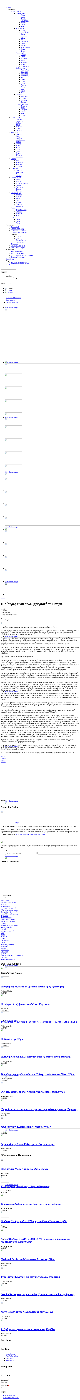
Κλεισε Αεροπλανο (17, 253)
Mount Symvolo (6, 927)
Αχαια (18, 198)
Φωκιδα (18, 189)
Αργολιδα (19, 196)
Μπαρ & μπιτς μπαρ (17, 229)
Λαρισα (18, 174)
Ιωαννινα (19, 164)
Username (5, 1380)
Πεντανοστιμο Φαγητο (18, 230)
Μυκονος (24, 36)
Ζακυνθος (19, 130)
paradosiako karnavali (8, 959)
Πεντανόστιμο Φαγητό (8, 908)
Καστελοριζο (25, 75)
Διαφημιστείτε (10, 300)
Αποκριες (19, 236)
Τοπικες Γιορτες (21, 240)
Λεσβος (23, 19)
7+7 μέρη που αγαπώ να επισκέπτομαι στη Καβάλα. (28, 1329)
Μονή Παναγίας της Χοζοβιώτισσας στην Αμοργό (27, 1311)
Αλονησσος (25, 96)
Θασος (23, 15)
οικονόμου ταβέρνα (7, 944)
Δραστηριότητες (6, 918)
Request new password (11, 1398)
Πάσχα (3, 910)
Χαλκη (23, 92)
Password (5, 1386)
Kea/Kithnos (25, 32)
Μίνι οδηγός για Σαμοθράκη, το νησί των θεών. (26, 1126)
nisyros (3, 762)
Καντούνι (4, 929)
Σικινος (23, 55)
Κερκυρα (19, 119)
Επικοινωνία (10, 1360)
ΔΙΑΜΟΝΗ (15, 227)
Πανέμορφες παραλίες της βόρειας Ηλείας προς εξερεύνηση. (32, 986)
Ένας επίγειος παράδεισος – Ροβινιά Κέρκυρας (25, 1186)
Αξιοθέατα (4, 916)
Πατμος (23, 85)
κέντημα (3, 923)
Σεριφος (23, 51)
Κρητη (13, 208)
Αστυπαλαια (25, 70)
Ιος (22, 40)
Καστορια (19, 144)
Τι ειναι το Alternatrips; (13, 298)
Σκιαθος (23, 98)
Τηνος (23, 34)
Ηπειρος (13, 159)
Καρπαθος (24, 74)
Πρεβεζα (19, 166)
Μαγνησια (19, 172)
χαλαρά (3, 953)
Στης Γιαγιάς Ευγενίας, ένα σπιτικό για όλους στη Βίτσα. (30, 1276)
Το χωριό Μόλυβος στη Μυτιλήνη (12, 955)
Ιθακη (18, 125)
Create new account (9, 1395)
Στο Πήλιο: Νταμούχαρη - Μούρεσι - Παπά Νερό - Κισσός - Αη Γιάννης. (39, 1021)
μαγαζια (3, 948)
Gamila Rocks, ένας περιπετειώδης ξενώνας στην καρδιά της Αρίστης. (38, 1294)
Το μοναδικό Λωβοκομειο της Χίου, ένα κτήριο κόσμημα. (31, 1204)
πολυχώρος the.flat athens (9, 925)
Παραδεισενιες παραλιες (19, 232)
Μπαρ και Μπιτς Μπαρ (8, 902)
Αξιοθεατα (14, 244)
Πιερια (18, 151)
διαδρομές (4, 952)
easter (3, 760)
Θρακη (13, 217)
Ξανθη (18, 219)
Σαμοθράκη (25, 21)
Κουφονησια (25, 66)
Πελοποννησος (16, 193)
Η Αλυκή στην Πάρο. (12, 1039)
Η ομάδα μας (10, 1354)
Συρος (23, 43)
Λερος (23, 79)
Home (3, 598)
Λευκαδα (19, 127)
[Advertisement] (40, 879)
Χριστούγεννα (5, 906)
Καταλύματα (5, 901)
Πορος (23, 115)
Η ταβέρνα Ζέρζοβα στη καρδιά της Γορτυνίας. (26, 1004)
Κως (22, 77)
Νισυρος (24, 83)
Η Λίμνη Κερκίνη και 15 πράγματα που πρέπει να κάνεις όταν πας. (36, 1056)
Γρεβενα (18, 134)
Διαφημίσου (10, 1358)
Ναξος (23, 38)
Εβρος (18, 221)
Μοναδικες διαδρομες (18, 246)
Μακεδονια (14, 132)
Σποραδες (19, 94)
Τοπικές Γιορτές (6, 912)
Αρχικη (8, 7)
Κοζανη (18, 147)
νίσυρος (3, 758)
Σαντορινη (24, 41)
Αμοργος (24, 58)
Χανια (18, 215)
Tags (4, 897)
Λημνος (23, 23)
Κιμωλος (24, 62)
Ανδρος (23, 45)
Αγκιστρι (24, 106)
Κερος (23, 64)
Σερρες (18, 153)
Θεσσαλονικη (20, 140)
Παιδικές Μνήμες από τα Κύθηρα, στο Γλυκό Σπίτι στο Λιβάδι (34, 1221)
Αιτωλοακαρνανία (22, 183)
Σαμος (23, 24)
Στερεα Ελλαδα (16, 178)
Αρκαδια (19, 195)
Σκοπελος (24, 100)
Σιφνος (23, 49)
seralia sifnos (5, 950)
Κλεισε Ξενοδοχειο (17, 251)
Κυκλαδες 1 (20, 28)
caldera (3, 942)
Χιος (22, 26)
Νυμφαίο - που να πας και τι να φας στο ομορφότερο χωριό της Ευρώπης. (39, 1109)
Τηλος (23, 91)
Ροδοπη (18, 223)
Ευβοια (18, 185)
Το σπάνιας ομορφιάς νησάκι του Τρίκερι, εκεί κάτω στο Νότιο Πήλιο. (38, 1074)
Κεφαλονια (19, 121)
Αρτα (17, 161)
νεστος (3, 935)
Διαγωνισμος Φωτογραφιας (20, 263)
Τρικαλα (18, 176)
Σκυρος (23, 102)
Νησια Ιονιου (15, 117)
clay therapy (5, 940)
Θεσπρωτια (19, 162)
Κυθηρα (18, 123)
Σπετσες (23, 111)
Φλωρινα (19, 155)
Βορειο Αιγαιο (20, 13)
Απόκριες (4, 904)
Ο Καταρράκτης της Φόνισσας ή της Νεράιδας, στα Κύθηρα (33, 1091)
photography (5, 946)
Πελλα (18, 149)
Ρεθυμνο (19, 213)
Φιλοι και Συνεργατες (18, 257)
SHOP (8, 265)
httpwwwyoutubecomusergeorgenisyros (30, 834)
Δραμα (18, 136)
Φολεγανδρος (25, 47)
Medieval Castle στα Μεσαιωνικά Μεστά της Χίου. (28, 1259)
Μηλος (23, 57)
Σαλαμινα (24, 109)
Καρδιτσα (19, 170)
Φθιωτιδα (19, 191)
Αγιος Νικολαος (21, 210)
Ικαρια (23, 17)
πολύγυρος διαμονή (7, 931)
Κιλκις (18, 145)
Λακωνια (19, 204)
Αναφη (23, 60)
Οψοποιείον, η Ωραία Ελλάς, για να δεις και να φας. (28, 1144)
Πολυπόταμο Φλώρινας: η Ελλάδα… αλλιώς (24, 1168)
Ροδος (23, 87)
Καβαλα (18, 142)
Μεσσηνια (19, 206)
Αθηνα (18, 179)
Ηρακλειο (19, 212)
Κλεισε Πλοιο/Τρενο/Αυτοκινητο (22, 255)
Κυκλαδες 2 (20, 53)
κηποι (3, 938)
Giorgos (16, 823)
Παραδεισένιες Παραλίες (9, 914)
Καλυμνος (24, 72)
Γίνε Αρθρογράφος (12, 302)
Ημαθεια (19, 138)
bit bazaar (4, 936)
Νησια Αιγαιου (16, 11)
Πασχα (18, 238)
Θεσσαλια (14, 168)
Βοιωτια (18, 181)
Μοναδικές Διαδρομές (8, 921)
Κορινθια (19, 202)
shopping (4, 957)
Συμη (22, 89)
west (2, 933)
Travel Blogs (10, 259)
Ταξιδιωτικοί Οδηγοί (18, 247)
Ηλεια (18, 200)
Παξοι (18, 128)
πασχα (3, 756)
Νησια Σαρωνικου (22, 104)
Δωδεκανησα (20, 68)
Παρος (23, 30)
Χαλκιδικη (19, 157)
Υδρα (22, 113)
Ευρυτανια (19, 187)
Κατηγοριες (7, 895)
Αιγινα (23, 108)
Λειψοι (23, 81)
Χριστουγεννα (20, 242)
